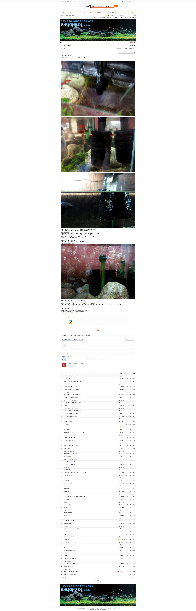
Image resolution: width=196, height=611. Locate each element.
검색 (116, 6)
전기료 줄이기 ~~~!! (68, 499)
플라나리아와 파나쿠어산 (69, 445)
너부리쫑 (122, 496)
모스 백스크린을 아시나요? (69, 437)
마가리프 (122, 386)
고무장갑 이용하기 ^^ (68, 448)
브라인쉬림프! (67, 555)
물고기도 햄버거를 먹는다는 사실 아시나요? (73, 381)
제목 (90, 373)
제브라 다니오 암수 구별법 (69, 550)
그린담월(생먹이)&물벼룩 (69, 558)
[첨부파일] (134, 52)
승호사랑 (122, 405)
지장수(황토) (67, 424)
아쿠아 (122, 574)
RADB (77, 12)
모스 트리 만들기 (67, 440)
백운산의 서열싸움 (68, 486)
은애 (122, 376)
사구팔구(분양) (98, 12)
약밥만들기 (66, 526)
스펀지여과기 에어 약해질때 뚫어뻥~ (71, 410)
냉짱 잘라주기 (67, 467)
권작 (122, 381)
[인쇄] (132, 52)
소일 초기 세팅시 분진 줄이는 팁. (71, 386)
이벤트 (105, 12)
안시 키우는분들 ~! (68, 504)
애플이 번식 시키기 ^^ (68, 523)
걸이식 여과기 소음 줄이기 (69, 397)
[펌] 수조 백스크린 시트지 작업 (70, 413)
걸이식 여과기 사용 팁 (68, 400)
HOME (63, 12)
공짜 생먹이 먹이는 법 (68, 478)
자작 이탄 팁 (66, 419)
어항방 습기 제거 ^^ (68, 512)
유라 (122, 555)
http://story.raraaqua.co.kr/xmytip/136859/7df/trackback (79, 335)
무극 (122, 413)
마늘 (65, 534)
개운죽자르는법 (67, 553)
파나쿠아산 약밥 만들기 (69, 464)
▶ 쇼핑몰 (112, 12)
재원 (122, 534)
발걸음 (122, 437)
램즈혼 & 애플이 (67, 469)
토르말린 (66, 427)
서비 (122, 392)
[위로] (126, 52)
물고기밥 (66, 547)
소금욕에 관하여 (67, 384)
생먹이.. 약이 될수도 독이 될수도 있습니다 (72, 537)
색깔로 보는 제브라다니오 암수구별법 (72, 528)
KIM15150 (121, 553)
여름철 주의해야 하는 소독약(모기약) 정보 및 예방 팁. (75, 472)
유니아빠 (122, 421)
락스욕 (65, 531)
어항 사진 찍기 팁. (68, 483)
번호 (61, 373)
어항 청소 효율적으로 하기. (69, 569)
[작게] (123, 52)
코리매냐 (122, 520)
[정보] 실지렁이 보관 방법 (69, 520)
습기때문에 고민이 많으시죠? (70, 461)
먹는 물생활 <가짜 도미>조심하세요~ (72, 389)
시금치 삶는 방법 (67, 429)
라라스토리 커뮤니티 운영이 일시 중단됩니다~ (117, 15)
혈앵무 (65, 507)
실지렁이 (66, 405)
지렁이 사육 (66, 494)
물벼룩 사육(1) (67, 491)
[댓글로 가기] (130, 52)
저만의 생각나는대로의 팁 (69, 574)
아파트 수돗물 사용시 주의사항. (70, 563)
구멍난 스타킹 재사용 (68, 435)
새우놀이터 (66, 421)
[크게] (121, 52)
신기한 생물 (66, 545)
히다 (122, 456)
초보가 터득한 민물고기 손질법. (70, 459)
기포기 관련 (66, 392)
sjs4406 (122, 378)
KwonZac (122, 384)
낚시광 (122, 531)
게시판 (70, 12)
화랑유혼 (122, 400)
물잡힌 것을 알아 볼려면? (69, 443)
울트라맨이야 (122, 571)
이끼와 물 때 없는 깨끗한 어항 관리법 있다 (73, 432)
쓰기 (133, 577)
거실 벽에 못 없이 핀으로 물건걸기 (71, 394)
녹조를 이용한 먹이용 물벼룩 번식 (71, 402)
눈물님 (70, 357)
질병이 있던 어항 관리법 (69, 451)
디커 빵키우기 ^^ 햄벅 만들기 (70, 542)
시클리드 (66, 510)
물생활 (91, 12)
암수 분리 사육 (67, 502)
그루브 (70, 363)
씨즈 (108, 15)
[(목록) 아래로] (128, 52)
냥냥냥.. (63, 48)
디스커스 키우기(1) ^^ (68, 475)
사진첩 (84, 12)
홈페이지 (62, 15)
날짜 (128, 373)
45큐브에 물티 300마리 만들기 (70, 571)
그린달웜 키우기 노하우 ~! (69, 453)
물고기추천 (66, 378)
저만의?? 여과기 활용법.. (66, 45)
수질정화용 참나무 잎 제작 (69, 408)
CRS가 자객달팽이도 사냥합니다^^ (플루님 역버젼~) (75, 496)
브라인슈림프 (67, 456)
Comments (65, 353)
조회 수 (133, 373)
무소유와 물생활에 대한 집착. (70, 566)
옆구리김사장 (122, 539)
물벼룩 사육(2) (67, 488)
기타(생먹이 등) (71, 15)
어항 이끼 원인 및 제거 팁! (69, 561)
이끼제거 (66, 518)
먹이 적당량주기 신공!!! (69, 539)
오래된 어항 (66, 480)
